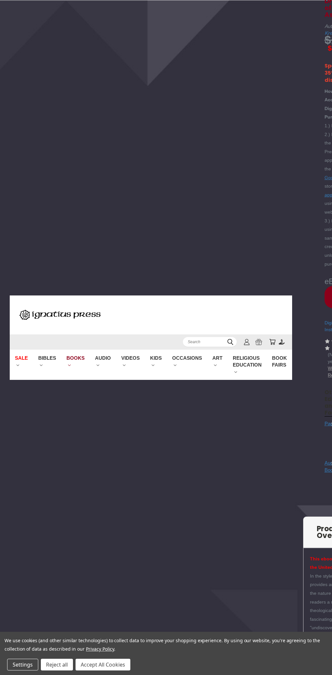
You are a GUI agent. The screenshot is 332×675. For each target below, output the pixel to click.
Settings (23, 664)
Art (217, 358)
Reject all (57, 664)
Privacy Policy (100, 649)
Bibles (47, 358)
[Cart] (272, 342)
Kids (156, 358)
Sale (21, 358)
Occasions (187, 358)
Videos (130, 358)
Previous (322, 655)
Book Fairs (279, 361)
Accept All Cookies (103, 664)
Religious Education (247, 361)
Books (75, 358)
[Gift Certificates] (258, 342)
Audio (103, 358)
